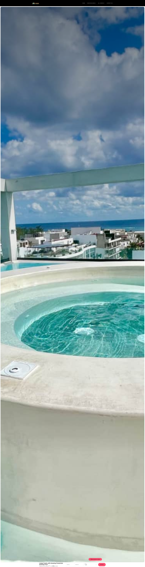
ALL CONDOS (101, 3)
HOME (83, 3)
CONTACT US (110, 3)
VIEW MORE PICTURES (96, 559)
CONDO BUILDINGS (91, 3)
